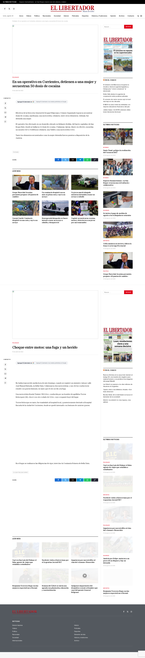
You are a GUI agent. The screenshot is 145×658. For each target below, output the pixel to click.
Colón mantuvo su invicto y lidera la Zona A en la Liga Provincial (117, 245)
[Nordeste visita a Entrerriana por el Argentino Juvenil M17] (55, 549)
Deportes (85, 16)
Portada (14, 21)
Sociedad (57, 16)
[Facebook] (5, 103)
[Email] (5, 112)
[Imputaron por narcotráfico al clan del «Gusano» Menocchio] (84, 549)
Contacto (131, 16)
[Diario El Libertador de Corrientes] (73, 9)
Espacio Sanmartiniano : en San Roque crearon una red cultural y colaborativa (44, 2)
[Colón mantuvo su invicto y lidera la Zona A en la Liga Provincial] (118, 230)
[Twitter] (5, 108)
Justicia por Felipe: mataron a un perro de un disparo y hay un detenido (116, 561)
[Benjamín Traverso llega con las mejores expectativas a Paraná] (25, 575)
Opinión (113, 16)
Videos (28, 16)
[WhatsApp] (5, 121)
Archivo (121, 16)
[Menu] (141, 16)
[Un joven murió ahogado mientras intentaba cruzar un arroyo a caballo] (84, 182)
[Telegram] (5, 117)
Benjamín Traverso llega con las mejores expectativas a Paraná (25, 587)
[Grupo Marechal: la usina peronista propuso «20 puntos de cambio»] (25, 182)
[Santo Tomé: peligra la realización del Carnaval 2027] (118, 136)
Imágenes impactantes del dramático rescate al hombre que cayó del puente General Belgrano (84, 589)
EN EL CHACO (110, 80)
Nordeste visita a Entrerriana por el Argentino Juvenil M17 (55, 561)
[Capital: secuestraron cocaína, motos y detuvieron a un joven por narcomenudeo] (84, 208)
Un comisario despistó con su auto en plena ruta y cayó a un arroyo (53, 194)
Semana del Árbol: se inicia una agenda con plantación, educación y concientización (55, 588)
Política (37, 16)
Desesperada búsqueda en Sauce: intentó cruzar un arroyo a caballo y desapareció (55, 220)
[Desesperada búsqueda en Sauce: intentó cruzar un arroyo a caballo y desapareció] (55, 208)
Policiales (75, 16)
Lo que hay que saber (20, 472)
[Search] (138, 16)
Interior (66, 16)
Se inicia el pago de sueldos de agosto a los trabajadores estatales (117, 214)
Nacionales (47, 16)
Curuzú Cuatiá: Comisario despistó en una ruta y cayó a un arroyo (24, 220)
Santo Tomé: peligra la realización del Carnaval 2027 (116, 151)
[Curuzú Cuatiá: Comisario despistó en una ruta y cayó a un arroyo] (25, 208)
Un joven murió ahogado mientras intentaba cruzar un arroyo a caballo (83, 194)
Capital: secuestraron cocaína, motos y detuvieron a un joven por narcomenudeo (83, 220)
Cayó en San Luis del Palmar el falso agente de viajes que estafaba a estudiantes (24, 562)
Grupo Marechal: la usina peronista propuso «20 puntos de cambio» (25, 194)
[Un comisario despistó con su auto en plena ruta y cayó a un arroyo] (55, 182)
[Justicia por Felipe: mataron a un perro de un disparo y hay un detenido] (118, 544)
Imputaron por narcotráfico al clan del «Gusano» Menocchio (83, 561)
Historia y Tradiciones (99, 16)
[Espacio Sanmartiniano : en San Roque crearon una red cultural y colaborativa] (118, 167)
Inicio (21, 16)
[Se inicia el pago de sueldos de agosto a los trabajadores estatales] (118, 199)
